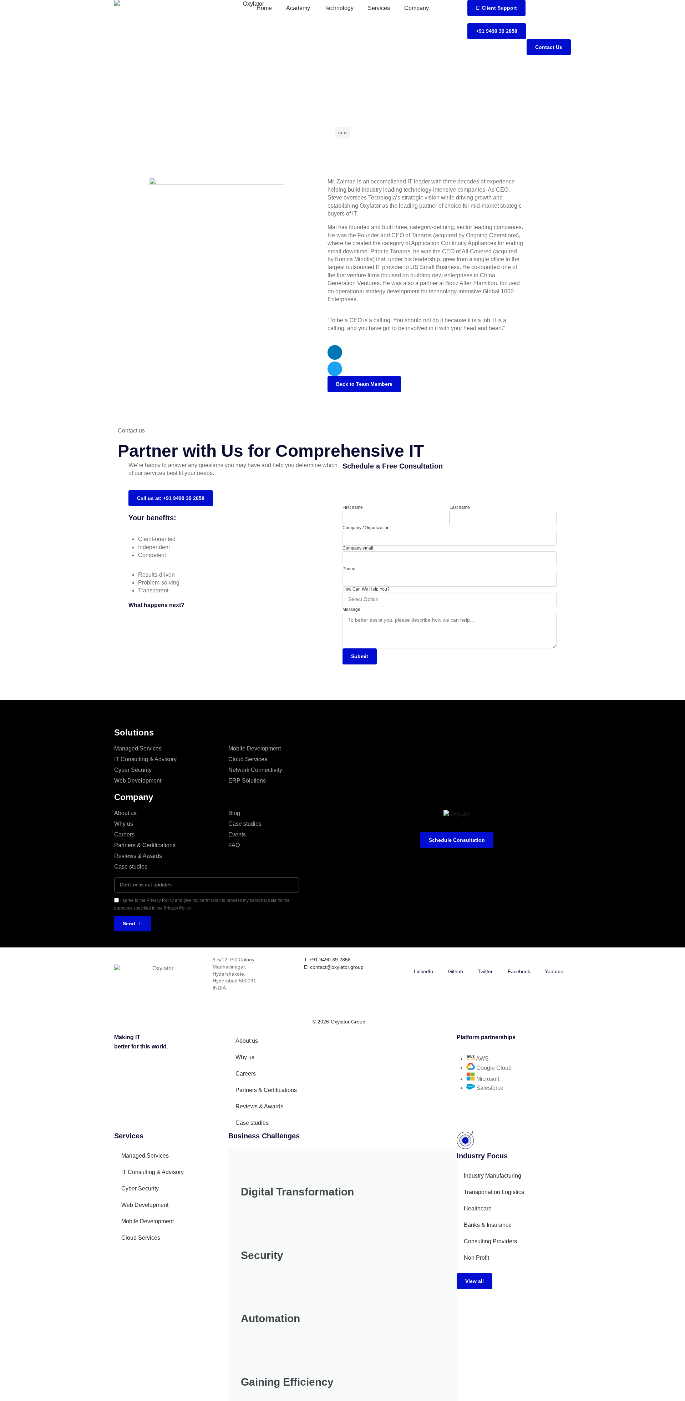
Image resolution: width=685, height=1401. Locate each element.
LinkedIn (423, 971)
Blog (234, 813)
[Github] (455, 960)
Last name (460, 507)
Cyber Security (133, 770)
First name (352, 507)
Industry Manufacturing (492, 1176)
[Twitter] (335, 368)
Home (264, 8)
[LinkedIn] (423, 960)
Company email (357, 548)
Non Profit (476, 1258)
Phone (348, 568)
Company (416, 8)
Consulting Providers (490, 1241)
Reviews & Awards (138, 856)
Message (351, 609)
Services (379, 8)
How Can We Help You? (366, 589)
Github (455, 971)
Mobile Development (254, 748)
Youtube (554, 971)
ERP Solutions (247, 781)
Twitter (485, 971)
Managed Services (138, 748)
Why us (123, 824)
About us (125, 813)
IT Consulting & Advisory (145, 759)
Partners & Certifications (145, 845)
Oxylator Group (348, 1022)
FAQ (234, 845)
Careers (124, 834)
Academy (298, 8)
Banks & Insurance (488, 1225)
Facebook (519, 971)
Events (237, 834)
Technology (339, 8)
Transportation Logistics (494, 1192)
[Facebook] (518, 960)
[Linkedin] (335, 352)
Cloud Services (247, 759)
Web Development (137, 781)
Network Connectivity (255, 770)
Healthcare (478, 1208)
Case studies (130, 867)
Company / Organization (366, 527)
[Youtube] (554, 960)
